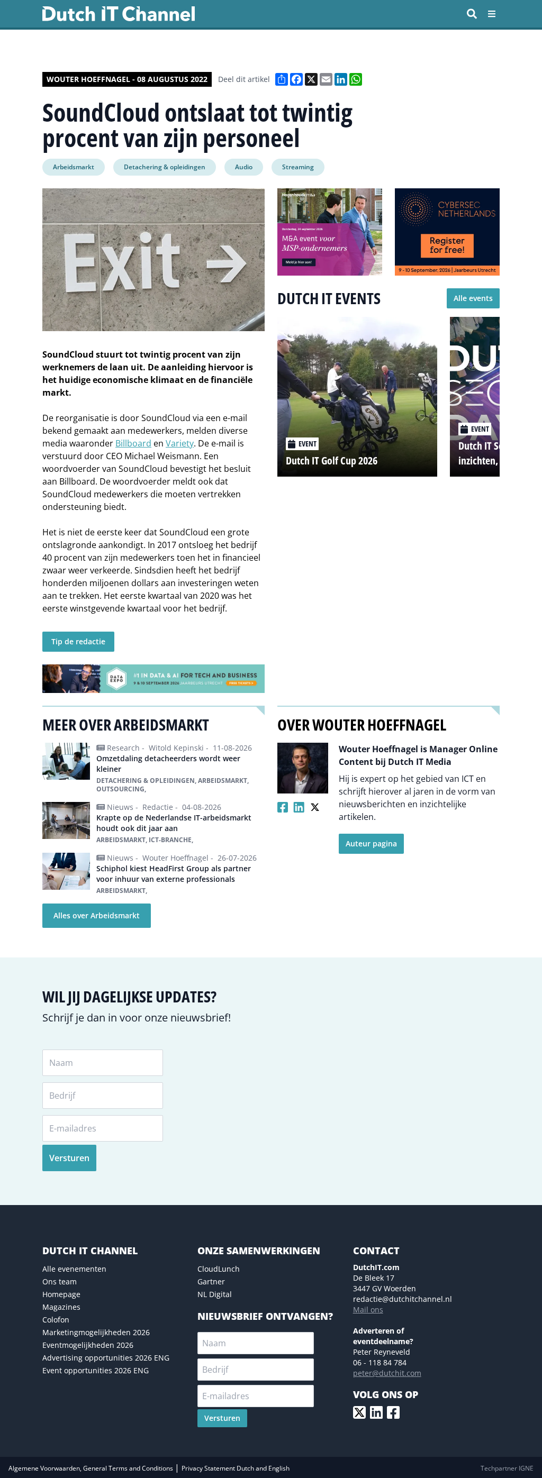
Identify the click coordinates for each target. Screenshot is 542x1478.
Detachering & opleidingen (164, 166)
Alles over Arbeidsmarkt (96, 915)
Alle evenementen (74, 1269)
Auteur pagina (371, 843)
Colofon (55, 1320)
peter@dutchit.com (387, 1373)
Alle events (473, 298)
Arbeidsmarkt (73, 166)
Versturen (69, 1158)
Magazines (61, 1307)
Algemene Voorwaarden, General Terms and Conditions (91, 1468)
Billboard (133, 443)
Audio (243, 166)
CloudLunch (218, 1269)
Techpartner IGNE (507, 1468)
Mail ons (368, 1309)
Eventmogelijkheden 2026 (87, 1345)
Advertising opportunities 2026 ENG (105, 1358)
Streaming (298, 166)
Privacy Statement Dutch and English (236, 1468)
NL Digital (214, 1294)
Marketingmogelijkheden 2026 (96, 1332)
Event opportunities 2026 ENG (95, 1370)
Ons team (59, 1281)
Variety (180, 443)
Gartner (211, 1281)
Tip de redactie (78, 641)
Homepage (61, 1294)
